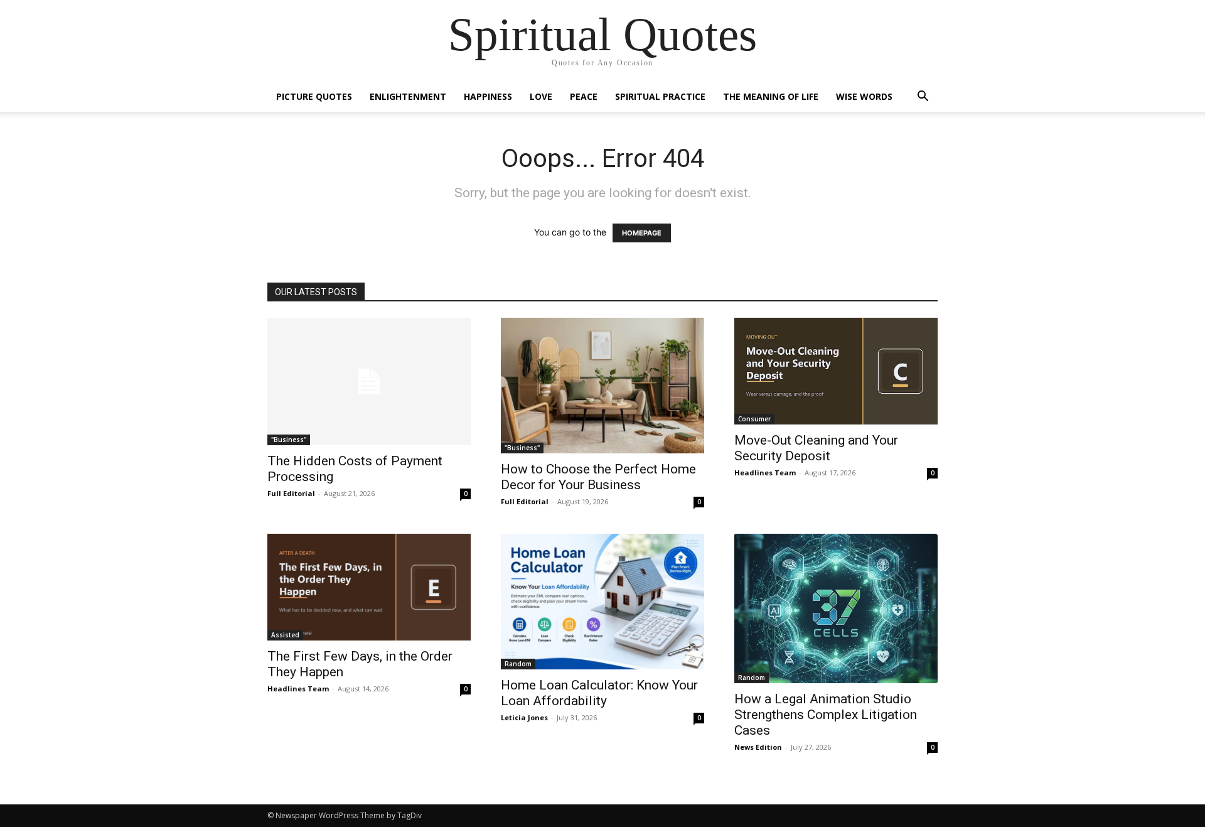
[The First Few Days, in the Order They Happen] (369, 587)
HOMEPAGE (641, 233)
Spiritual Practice (660, 96)
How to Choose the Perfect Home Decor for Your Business (598, 477)
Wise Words (864, 96)
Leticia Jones (524, 717)
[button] (923, 98)
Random (518, 663)
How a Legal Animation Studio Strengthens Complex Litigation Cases (825, 714)
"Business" (288, 439)
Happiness (488, 96)
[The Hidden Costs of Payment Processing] (369, 381)
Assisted (285, 634)
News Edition (758, 747)
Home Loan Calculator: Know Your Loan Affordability (599, 693)
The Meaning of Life (770, 96)
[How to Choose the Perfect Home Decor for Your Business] (602, 385)
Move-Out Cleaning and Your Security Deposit (816, 448)
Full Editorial (291, 493)
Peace (583, 96)
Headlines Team (765, 472)
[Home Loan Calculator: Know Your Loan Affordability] (602, 601)
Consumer (754, 418)
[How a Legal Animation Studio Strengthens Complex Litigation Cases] (836, 608)
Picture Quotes (314, 96)
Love (541, 96)
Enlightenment (408, 96)
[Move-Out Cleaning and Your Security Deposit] (836, 371)
